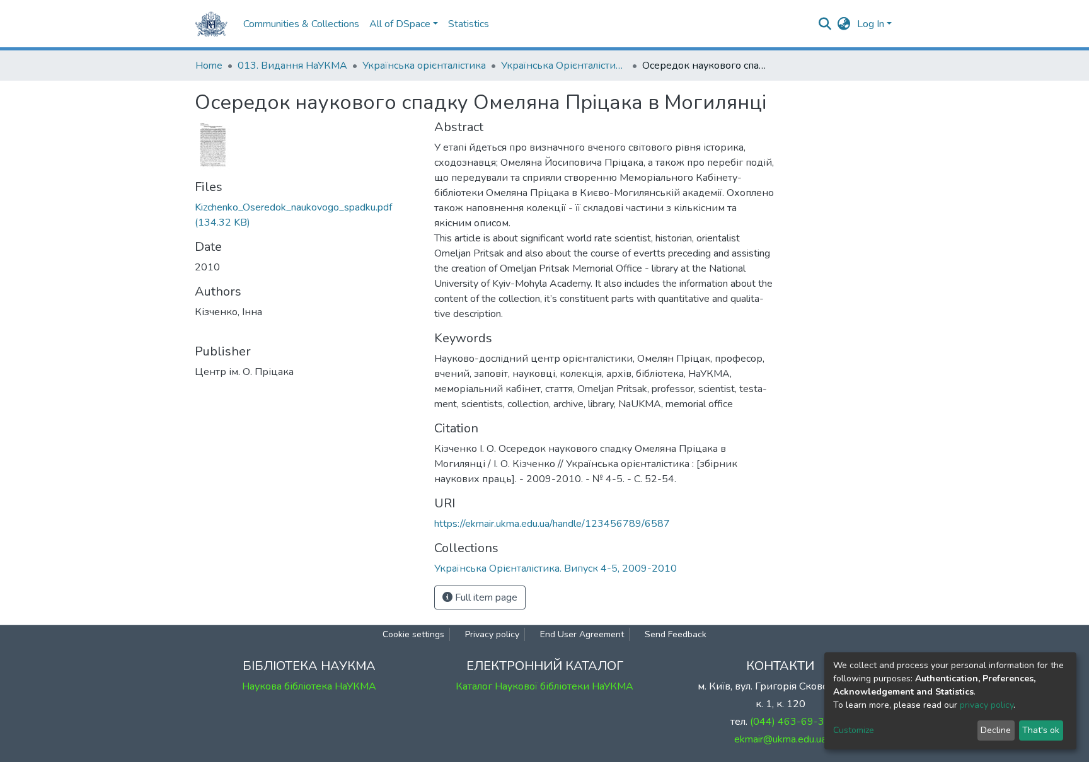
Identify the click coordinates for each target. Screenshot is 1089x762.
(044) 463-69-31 (790, 722)
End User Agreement (582, 634)
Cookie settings (413, 634)
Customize (853, 730)
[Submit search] (825, 24)
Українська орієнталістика (424, 65)
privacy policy (986, 705)
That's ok (1040, 730)
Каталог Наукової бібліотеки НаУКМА (544, 686)
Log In (870, 24)
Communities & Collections (301, 24)
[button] (844, 24)
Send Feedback (675, 634)
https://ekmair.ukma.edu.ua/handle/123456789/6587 (552, 524)
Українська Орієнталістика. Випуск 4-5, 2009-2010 (564, 65)
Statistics (468, 24)
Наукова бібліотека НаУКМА (309, 686)
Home (208, 65)
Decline (996, 730)
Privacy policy (492, 634)
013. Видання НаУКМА (292, 65)
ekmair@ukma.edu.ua (780, 739)
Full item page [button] (484, 597)
